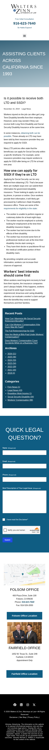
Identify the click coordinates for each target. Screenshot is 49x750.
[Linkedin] (21, 705)
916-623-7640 (24, 23)
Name (9, 448)
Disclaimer (13, 717)
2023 (10, 363)
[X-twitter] (34, 705)
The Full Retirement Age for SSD (19, 331)
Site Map (23, 717)
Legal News (26, 109)
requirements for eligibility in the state (20, 208)
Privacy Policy (33, 717)
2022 (10, 367)
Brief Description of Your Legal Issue (22, 488)
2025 (10, 357)
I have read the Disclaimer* (17, 520)
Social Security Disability (19, 397)
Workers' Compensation (18, 400)
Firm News (12, 387)
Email (9, 461)
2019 (10, 373)
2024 (10, 360)
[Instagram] (28, 705)
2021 (10, 370)
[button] (24, 36)
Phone (9, 475)
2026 (10, 354)
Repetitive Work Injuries (18, 393)
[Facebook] (15, 705)
